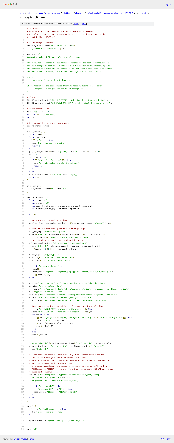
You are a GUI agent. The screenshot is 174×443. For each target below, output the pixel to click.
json (169, 439)
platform (67, 13)
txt (162, 439)
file (76, 23)
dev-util (79, 13)
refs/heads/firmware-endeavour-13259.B (109, 13)
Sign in (168, 4)
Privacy (24, 439)
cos (22, 13)
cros (40, 13)
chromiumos (52, 13)
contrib (143, 13)
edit (84, 23)
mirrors (31, 13)
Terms (31, 439)
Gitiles (16, 439)
